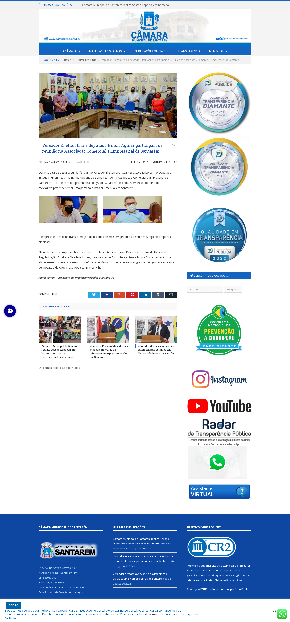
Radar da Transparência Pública (231, 589)
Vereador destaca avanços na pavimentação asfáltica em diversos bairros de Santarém (156, 349)
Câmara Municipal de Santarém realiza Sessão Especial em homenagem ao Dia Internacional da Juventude (60, 351)
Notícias (157, 161)
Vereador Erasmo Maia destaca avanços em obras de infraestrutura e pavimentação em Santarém (127, 5)
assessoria (214, 570)
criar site (211, 565)
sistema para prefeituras (236, 565)
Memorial (216, 51)
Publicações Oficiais (149, 51)
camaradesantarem (55, 161)
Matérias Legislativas (105, 51)
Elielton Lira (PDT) (140, 161)
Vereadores (170, 161)
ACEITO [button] (14, 605)
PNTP (203, 589)
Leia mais (152, 614)
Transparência (189, 51)
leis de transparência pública (204, 580)
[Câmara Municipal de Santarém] (145, 27)
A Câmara (69, 51)
